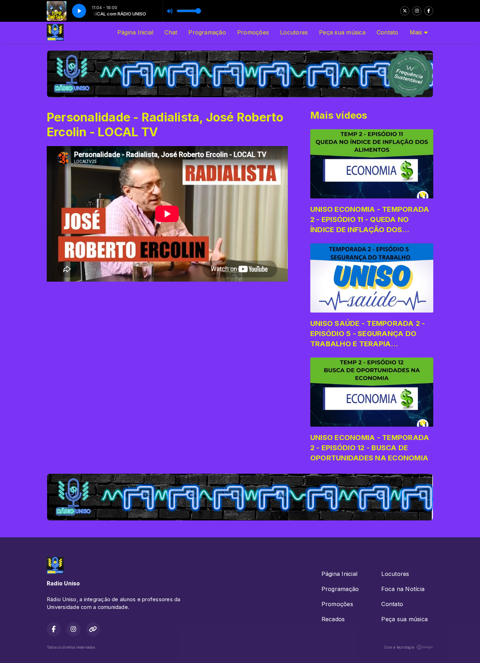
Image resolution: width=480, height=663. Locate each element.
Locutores (294, 32)
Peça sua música (342, 32)
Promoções (253, 32)
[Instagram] (416, 10)
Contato (387, 32)
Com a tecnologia (399, 647)
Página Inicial (135, 32)
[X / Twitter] (404, 10)
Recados (333, 619)
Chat (170, 32)
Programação (207, 32)
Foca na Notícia (402, 588)
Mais (417, 32)
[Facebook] (428, 10)
